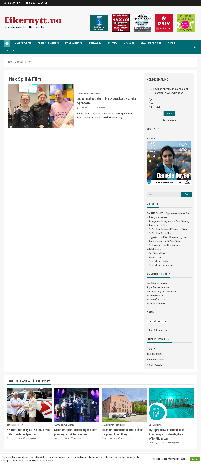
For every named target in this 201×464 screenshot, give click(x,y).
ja (151, 99)
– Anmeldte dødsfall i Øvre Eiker (163, 241)
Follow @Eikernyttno (157, 330)
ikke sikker (157, 107)
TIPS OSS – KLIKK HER (37, 3)
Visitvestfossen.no (156, 299)
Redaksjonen (31, 438)
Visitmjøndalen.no (156, 303)
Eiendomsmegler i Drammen (161, 291)
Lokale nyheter (22, 43)
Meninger (128, 43)
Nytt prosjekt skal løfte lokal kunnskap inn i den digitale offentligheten (167, 434)
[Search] (195, 47)
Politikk (112, 43)
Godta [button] (194, 459)
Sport (171, 43)
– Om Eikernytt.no (156, 253)
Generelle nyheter (48, 43)
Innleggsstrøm (154, 353)
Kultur (11, 51)
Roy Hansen (100, 108)
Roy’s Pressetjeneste (158, 287)
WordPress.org (154, 364)
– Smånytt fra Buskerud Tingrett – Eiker (167, 229)
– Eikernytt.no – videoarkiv (160, 265)
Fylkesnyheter (73, 43)
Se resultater (169, 120)
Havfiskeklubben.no (157, 283)
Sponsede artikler (151, 43)
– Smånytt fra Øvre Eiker (159, 233)
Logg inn (151, 348)
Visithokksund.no (155, 295)
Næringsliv (94, 43)
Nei (152, 103)
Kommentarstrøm (155, 359)
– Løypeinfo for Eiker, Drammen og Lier (167, 237)
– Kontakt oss (154, 257)
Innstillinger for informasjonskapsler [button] (170, 459)
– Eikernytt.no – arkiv (157, 261)
